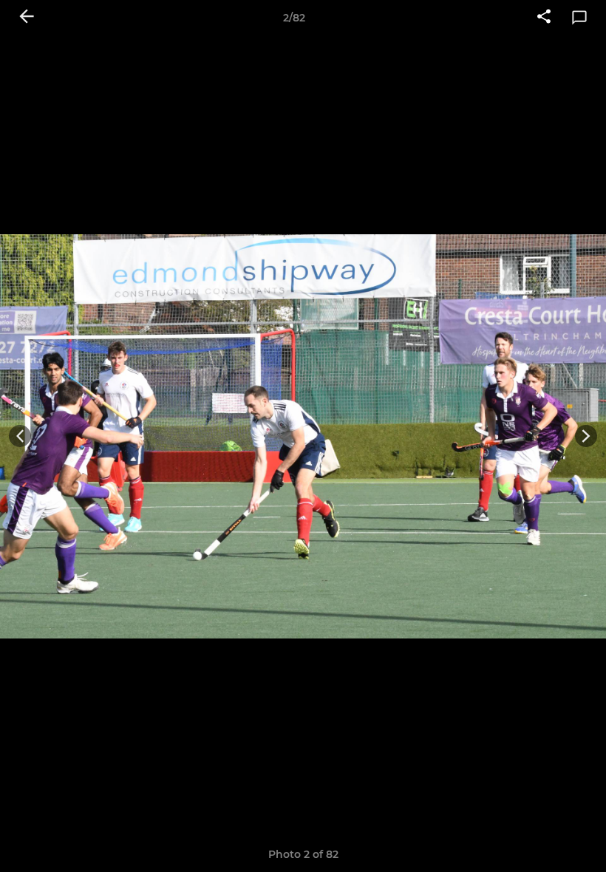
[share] (544, 17)
